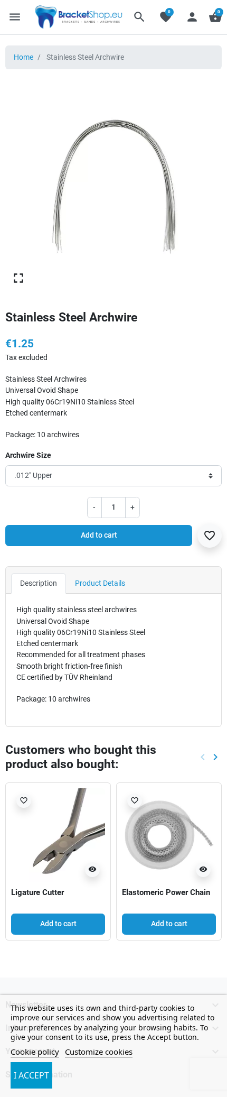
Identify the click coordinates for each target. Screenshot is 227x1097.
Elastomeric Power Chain (166, 892)
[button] (139, 16)
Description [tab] (38, 583)
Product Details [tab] (100, 583)
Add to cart (99, 535)
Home (23, 57)
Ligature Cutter (37, 892)
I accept (31, 1075)
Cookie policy (35, 1051)
